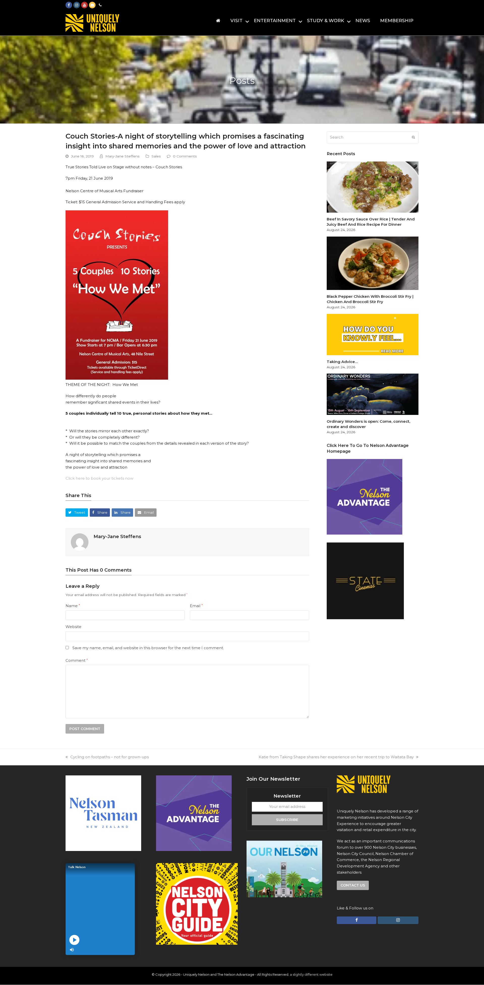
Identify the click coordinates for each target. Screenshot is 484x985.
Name (73, 605)
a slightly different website (311, 974)
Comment (77, 660)
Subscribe (287, 819)
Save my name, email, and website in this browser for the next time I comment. (148, 647)
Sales (156, 156)
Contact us (353, 885)
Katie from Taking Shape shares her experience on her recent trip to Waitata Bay (336, 756)
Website (73, 626)
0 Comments (185, 156)
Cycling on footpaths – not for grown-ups (109, 756)
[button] (77, 512)
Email (196, 605)
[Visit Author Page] (79, 541)
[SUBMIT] (413, 137)
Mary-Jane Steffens (122, 156)
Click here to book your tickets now (99, 478)
